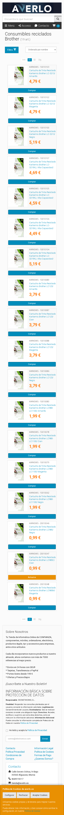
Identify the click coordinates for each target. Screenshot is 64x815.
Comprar (32, 90)
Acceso (26, 25)
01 (30, 60)
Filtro (10, 49)
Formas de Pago (42, 755)
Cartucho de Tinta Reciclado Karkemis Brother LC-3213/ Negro (42, 134)
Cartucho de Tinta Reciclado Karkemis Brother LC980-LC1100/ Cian (42, 438)
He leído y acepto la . (28, 730)
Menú (11, 25)
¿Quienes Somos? (43, 758)
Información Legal (43, 748)
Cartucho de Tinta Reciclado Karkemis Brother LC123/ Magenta (42, 347)
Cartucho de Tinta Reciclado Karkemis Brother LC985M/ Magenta (42, 590)
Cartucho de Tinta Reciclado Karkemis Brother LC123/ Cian (42, 317)
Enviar (45, 739)
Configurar (9, 795)
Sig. (40, 60)
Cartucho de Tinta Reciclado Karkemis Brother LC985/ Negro (42, 530)
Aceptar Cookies (39, 795)
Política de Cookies (32, 811)
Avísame (32, 577)
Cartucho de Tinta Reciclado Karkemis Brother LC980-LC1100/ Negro (42, 499)
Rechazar (23, 795)
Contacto (43, 25)
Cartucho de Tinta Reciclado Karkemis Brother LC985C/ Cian (42, 560)
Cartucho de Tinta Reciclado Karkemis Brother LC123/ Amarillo (42, 286)
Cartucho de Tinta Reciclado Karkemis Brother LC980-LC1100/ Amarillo (42, 408)
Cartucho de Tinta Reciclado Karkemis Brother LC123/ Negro (42, 378)
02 (34, 60)
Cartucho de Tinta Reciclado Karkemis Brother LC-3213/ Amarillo (42, 73)
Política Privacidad (15, 751)
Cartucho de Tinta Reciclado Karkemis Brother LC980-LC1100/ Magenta (42, 469)
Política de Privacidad (29, 723)
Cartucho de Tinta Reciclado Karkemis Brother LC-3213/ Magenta (42, 104)
